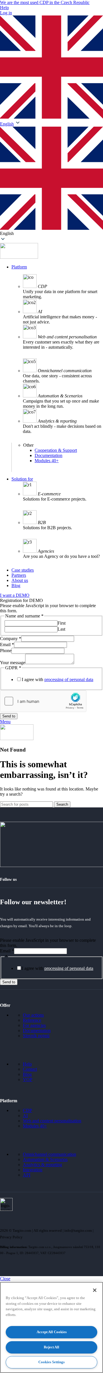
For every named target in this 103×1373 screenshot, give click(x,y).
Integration (32, 1169)
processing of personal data (68, 679)
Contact (30, 1069)
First (62, 623)
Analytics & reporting (42, 1164)
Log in (6, 12)
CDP (27, 1110)
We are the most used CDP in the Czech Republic (45, 2)
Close (5, 1278)
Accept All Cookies (52, 1332)
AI (25, 1115)
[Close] (94, 1290)
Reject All (51, 1347)
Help (4, 7)
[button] (51, 181)
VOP (27, 1079)
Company (10, 638)
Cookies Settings (51, 1362)
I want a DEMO (14, 595)
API (26, 1174)
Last (61, 629)
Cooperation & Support (56, 450)
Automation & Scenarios (45, 1159)
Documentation (48, 455)
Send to (8, 716)
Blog (27, 1074)
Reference (32, 1020)
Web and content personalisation (52, 1120)
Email (7, 644)
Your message (12, 662)
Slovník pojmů (36, 1035)
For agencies (34, 1025)
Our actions (33, 1015)
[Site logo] (19, 257)
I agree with (57, 679)
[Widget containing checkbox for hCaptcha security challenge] (43, 701)
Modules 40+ (47, 460)
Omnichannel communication (49, 1154)
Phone (5, 650)
